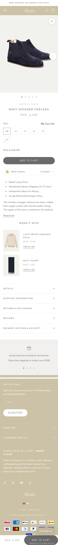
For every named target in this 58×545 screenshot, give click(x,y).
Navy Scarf (31, 260)
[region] (29, 354)
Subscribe (15, 412)
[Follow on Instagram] (13, 482)
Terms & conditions (14, 544)
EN (27, 503)
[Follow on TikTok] (30, 482)
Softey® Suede (29, 104)
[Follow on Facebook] (4, 482)
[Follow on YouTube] (21, 482)
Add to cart (29, 160)
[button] (46, 531)
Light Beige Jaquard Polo (37, 236)
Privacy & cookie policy (41, 544)
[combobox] (29, 503)
